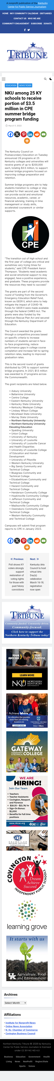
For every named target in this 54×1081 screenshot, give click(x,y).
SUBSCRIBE (36, 23)
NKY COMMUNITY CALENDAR (24, 13)
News (17, 1061)
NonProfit (27, 1061)
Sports (22, 1066)
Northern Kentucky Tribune (16, 1043)
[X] (17, 134)
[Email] (43, 134)
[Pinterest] (24, 134)
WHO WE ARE (34, 18)
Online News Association (19, 1026)
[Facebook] (11, 134)
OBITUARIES (46, 13)
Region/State (41, 1061)
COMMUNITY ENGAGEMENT (15, 23)
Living (9, 1061)
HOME (5, 13)
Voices (31, 1066)
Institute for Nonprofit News (21, 1022)
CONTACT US (20, 18)
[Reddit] (37, 134)
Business (8, 1057)
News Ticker (25, 85)
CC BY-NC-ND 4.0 (30, 1050)
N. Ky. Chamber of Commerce (22, 1030)
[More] (27, 141)
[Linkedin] (30, 134)
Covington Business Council (20, 1033)
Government (34, 1057)
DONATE (48, 23)
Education (11, 85)
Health (46, 1057)
